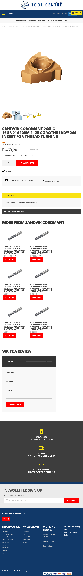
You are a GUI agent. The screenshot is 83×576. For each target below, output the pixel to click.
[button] (17, 115)
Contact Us (5, 542)
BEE (3, 553)
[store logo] (41, 5)
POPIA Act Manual (7, 539)
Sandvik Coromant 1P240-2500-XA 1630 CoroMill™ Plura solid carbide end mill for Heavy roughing (41, 250)
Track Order (26, 539)
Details (11, 196)
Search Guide (6, 548)
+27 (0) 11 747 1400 (42, 439)
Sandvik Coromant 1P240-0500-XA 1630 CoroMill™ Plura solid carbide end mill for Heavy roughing (15, 288)
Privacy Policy (6, 537)
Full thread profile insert (15, 26)
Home (4, 26)
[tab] (41, 195)
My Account (26, 531)
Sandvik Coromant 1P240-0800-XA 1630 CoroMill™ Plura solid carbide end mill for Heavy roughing (15, 250)
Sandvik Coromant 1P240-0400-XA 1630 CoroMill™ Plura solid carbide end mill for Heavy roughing (15, 326)
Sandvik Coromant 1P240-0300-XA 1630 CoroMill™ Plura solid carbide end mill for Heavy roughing (41, 326)
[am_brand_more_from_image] (15, 236)
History (4, 545)
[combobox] (59, 14)
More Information (16, 211)
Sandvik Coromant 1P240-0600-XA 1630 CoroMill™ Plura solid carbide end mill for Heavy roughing (41, 288)
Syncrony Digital (24, 571)
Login (24, 534)
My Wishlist (26, 537)
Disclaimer (5, 550)
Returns (25, 542)
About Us (5, 531)
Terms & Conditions (8, 534)
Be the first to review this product (12, 144)
